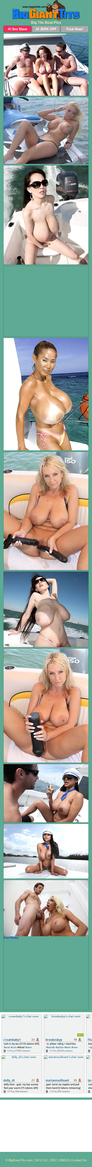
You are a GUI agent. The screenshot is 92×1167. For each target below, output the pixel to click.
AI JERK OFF (46, 29)
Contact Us (79, 1160)
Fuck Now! (74, 29)
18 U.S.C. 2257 (46, 1160)
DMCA (63, 1160)
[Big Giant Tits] (46, 10)
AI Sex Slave (17, 29)
